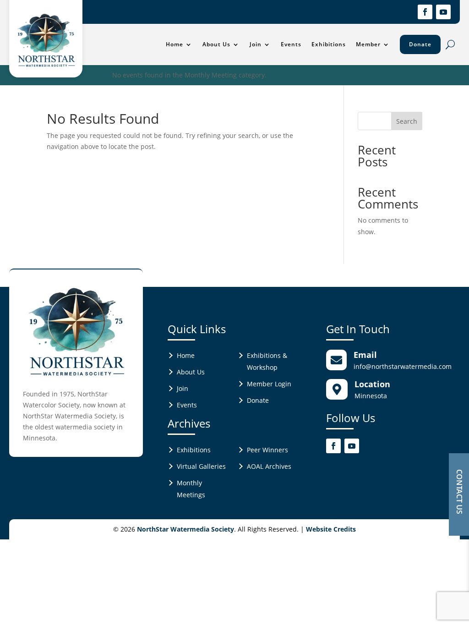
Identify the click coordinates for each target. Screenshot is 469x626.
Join (256, 44)
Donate (420, 44)
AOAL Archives (269, 466)
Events (291, 44)
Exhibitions (328, 44)
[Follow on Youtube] (443, 12)
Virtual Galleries (201, 466)
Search (406, 121)
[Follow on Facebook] (425, 12)
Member (368, 44)
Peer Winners (267, 449)
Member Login (269, 383)
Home (174, 44)
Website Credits (331, 529)
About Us (216, 44)
